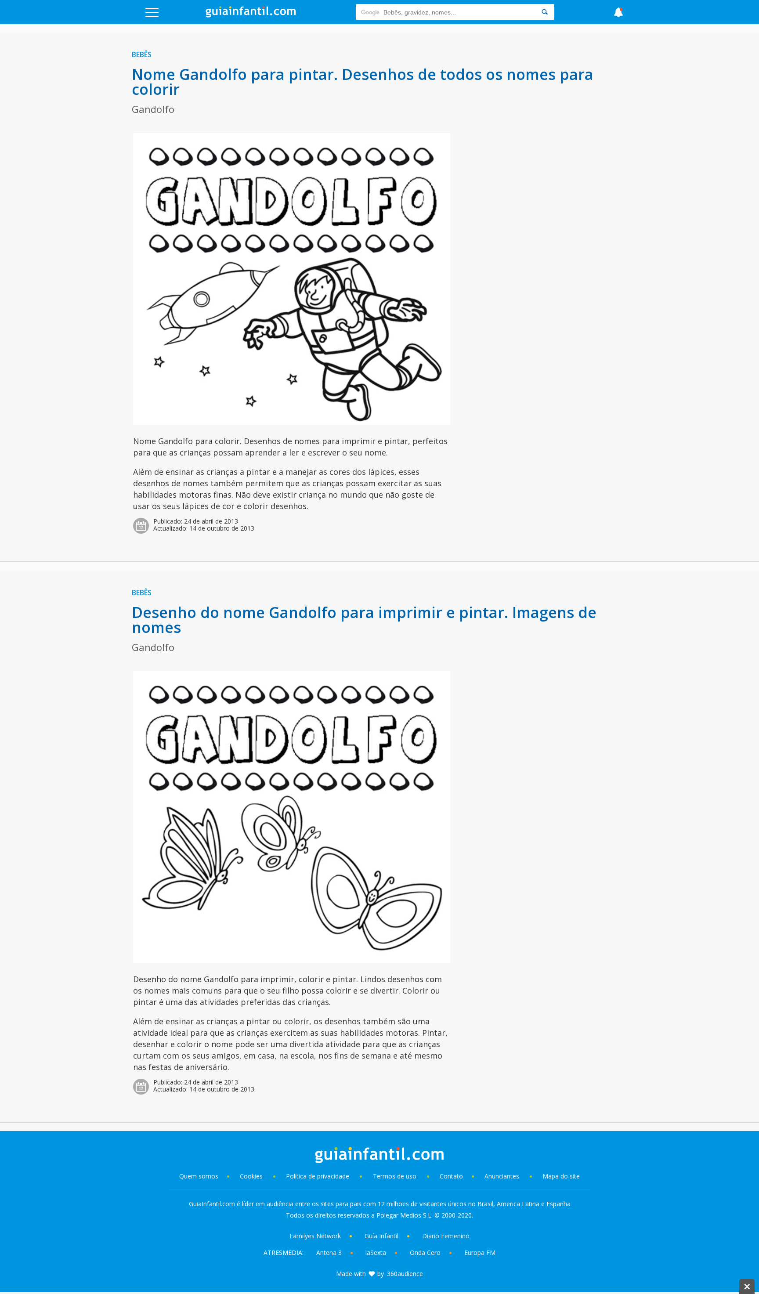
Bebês (142, 54)
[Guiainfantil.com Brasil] (251, 15)
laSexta (375, 1252)
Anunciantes (501, 1176)
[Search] (544, 12)
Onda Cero (425, 1252)
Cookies (252, 1176)
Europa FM (479, 1252)
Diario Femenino (446, 1236)
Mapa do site (561, 1176)
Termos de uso (394, 1176)
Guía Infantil (381, 1236)
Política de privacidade (318, 1176)
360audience (405, 1273)
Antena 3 (329, 1252)
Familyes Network (315, 1236)
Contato (451, 1176)
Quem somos (198, 1176)
